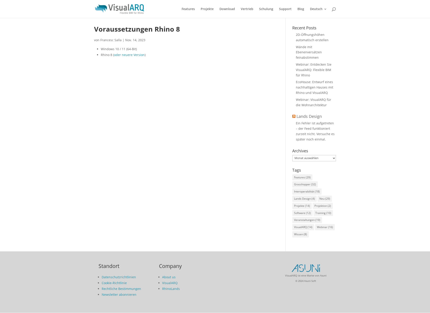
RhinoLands (171, 289)
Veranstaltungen (307, 220)
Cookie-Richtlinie (114, 283)
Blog (300, 9)
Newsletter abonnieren (119, 294)
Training (323, 213)
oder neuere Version (129, 55)
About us (169, 277)
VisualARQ (303, 227)
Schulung (266, 9)
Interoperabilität (307, 191)
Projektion (322, 206)
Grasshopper (305, 184)
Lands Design (309, 116)
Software (302, 213)
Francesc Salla (111, 40)
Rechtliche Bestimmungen (121, 289)
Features (188, 9)
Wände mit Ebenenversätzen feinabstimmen (309, 52)
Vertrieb (247, 9)
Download (227, 9)
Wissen (300, 234)
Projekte (207, 9)
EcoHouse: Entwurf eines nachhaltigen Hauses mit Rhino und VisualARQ (314, 87)
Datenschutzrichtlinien (119, 277)
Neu (324, 199)
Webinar (325, 227)
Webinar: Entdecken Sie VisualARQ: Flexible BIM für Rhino (313, 69)
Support (285, 9)
